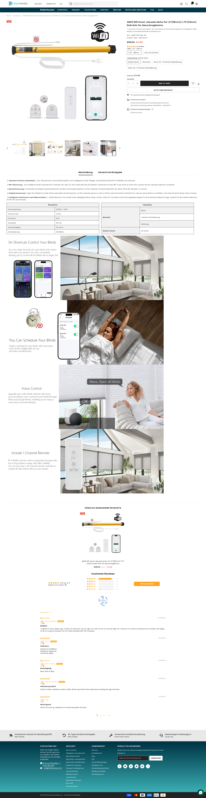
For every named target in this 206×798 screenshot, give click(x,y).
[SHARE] (197, 84)
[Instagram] (125, 766)
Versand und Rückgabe (110, 172)
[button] (7, 148)
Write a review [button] (147, 584)
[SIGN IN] (181, 4)
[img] (45, 618)
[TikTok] (137, 766)
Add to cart (164, 83)
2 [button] (100, 715)
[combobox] (95, 3)
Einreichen (156, 758)
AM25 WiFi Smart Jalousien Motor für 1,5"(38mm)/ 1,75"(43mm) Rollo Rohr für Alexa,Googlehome (103, 562)
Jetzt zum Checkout (163, 90)
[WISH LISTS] (186, 4)
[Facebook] (119, 766)
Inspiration (50, 4)
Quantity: (130, 79)
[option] (63, 77)
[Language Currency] (196, 3)
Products (17, 16)
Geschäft (38, 4)
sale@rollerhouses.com (53, 768)
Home (9, 16)
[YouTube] (142, 766)
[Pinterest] (131, 766)
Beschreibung (86, 172)
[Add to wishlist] (193, 83)
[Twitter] (148, 766)
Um (61, 4)
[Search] (93, 3)
